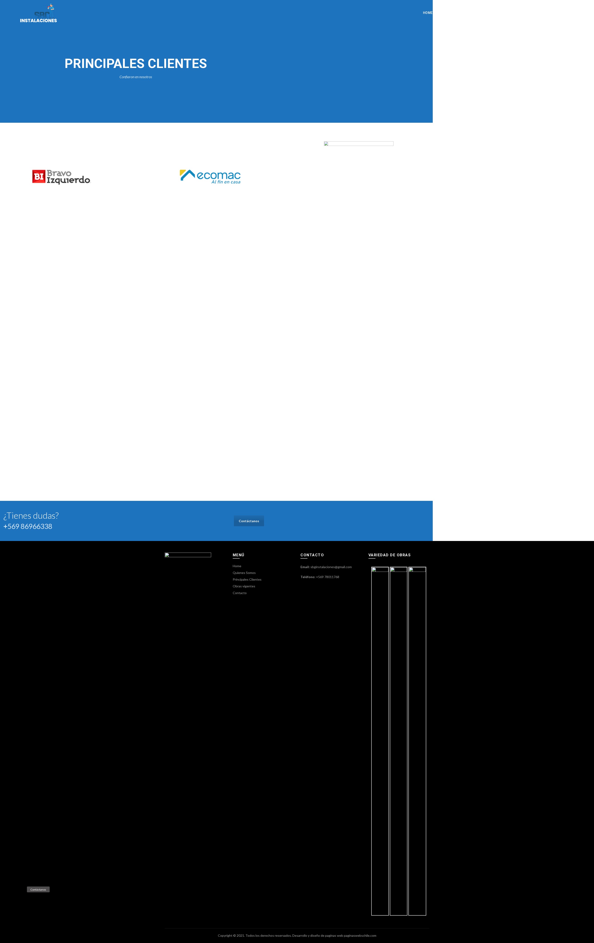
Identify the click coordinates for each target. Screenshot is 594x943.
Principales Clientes (491, 13)
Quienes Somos (452, 13)
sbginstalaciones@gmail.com (331, 567)
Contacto (559, 13)
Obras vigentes (530, 13)
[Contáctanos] (18, 889)
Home (428, 13)
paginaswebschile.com (360, 935)
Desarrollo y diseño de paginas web (317, 935)
